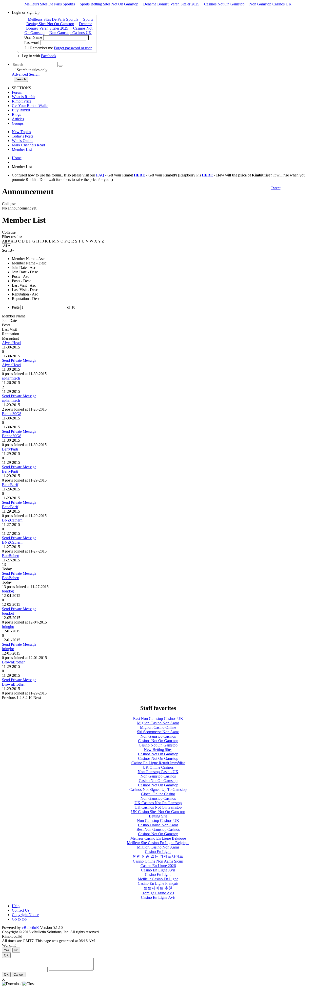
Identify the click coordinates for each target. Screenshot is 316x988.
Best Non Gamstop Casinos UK (158, 718)
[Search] (60, 66)
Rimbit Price (21, 101)
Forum (17, 92)
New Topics (21, 132)
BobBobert (10, 556)
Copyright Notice (25, 915)
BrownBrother (13, 662)
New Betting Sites (158, 749)
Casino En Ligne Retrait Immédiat (158, 763)
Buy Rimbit (21, 110)
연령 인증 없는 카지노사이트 (158, 856)
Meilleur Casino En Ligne (158, 879)
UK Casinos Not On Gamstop (158, 803)
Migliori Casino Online (158, 727)
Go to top (19, 919)
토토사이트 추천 (158, 888)
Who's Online (22, 141)
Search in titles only (32, 70)
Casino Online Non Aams (158, 825)
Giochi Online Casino (158, 794)
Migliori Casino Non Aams (158, 723)
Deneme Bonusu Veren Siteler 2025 (171, 4)
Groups (17, 123)
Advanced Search (26, 74)
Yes (6, 950)
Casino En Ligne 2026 (158, 866)
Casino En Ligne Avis (158, 870)
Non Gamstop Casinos (158, 736)
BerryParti (10, 449)
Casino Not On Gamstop (158, 745)
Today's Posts (22, 136)
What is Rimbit (23, 97)
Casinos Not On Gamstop (224, 4)
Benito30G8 (11, 414)
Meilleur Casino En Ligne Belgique (158, 838)
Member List (22, 149)
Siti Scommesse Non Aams (158, 732)
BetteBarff (10, 485)
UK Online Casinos (158, 767)
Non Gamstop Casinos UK (270, 4)
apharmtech (11, 378)
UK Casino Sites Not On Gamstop (158, 812)
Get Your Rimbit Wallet (30, 106)
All (4, 241)
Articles (18, 119)
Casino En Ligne (158, 851)
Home (16, 158)
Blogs (16, 114)
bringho (8, 626)
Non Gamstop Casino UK (158, 772)
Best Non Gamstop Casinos (158, 829)
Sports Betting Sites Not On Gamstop (109, 4)
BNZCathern (12, 520)
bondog (8, 591)
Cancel (18, 974)
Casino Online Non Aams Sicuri (158, 861)
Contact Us (20, 910)
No (16, 950)
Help (16, 906)
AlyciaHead (11, 343)
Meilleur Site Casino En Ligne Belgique (158, 843)
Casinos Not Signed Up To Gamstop (158, 789)
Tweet (275, 188)
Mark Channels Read (28, 145)
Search (21, 79)
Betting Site (158, 816)
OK (6, 955)
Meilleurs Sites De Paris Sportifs (49, 4)
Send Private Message (19, 360)
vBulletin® (30, 927)
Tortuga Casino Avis (158, 893)
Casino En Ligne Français (158, 883)
